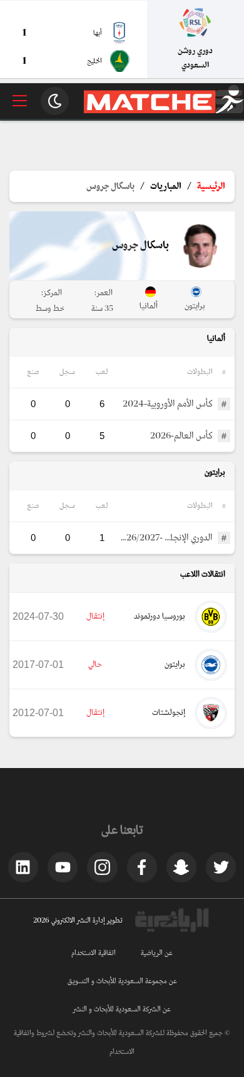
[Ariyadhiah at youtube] (63, 867)
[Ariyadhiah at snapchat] (181, 867)
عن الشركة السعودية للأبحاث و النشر (122, 1009)
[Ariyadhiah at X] (221, 867)
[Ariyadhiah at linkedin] (23, 867)
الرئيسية (211, 186)
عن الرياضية (157, 953)
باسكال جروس (110, 186)
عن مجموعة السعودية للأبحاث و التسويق (122, 981)
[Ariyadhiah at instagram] (102, 867)
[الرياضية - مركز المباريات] (164, 111)
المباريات (165, 186)
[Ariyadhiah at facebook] (142, 867)
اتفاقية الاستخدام (93, 953)
